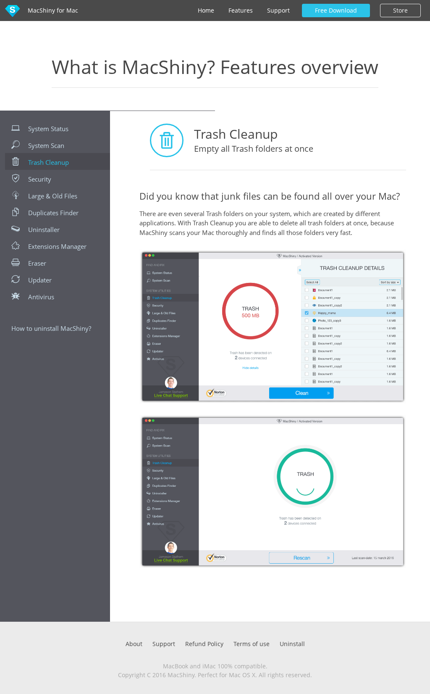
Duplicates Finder (53, 212)
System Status (48, 128)
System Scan (46, 145)
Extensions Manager (57, 246)
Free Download (336, 10)
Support (278, 10)
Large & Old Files (52, 196)
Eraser (37, 263)
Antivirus (41, 297)
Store (400, 10)
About (134, 644)
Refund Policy (204, 644)
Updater (40, 280)
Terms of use (251, 644)
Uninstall (292, 644)
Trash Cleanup (48, 162)
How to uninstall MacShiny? (51, 328)
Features (240, 10)
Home (206, 10)
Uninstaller (44, 229)
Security (39, 179)
